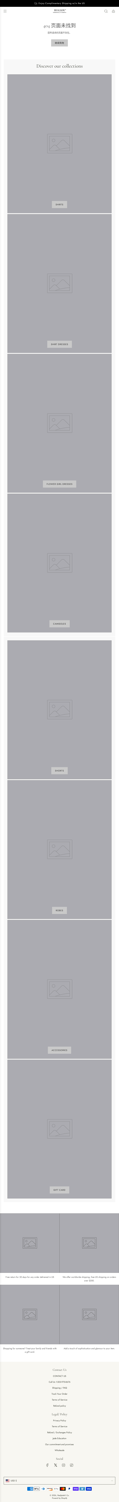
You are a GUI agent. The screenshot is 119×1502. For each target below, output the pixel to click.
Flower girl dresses (60, 484)
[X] (55, 1465)
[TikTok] (71, 1465)
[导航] (5, 11)
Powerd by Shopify (59, 1498)
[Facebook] (47, 1465)
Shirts (59, 204)
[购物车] (113, 11)
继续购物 (59, 42)
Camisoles (59, 623)
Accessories (59, 1050)
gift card (59, 1189)
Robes (59, 910)
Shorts (59, 770)
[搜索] (106, 11)
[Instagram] (63, 1465)
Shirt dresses (59, 344)
